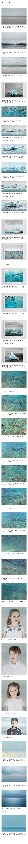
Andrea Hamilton (7, 2)
